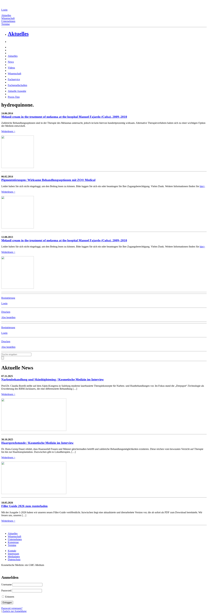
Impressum (13, 553)
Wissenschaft (8, 18)
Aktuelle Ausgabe (17, 91)
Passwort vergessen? (11, 608)
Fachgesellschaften (17, 85)
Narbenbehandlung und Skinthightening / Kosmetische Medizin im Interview (52, 379)
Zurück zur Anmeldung (14, 611)
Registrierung (8, 298)
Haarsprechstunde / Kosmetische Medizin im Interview (37, 443)
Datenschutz (14, 559)
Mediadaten (14, 556)
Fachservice (14, 79)
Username (6, 584)
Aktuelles (6, 15)
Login (4, 9)
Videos (11, 67)
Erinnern (9, 596)
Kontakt (12, 550)
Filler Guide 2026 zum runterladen (24, 506)
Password (6, 590)
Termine (5, 24)
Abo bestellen (8, 317)
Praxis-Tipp (14, 97)
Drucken (5, 311)
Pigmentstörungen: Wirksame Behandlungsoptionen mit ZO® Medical (48, 180)
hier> (202, 186)
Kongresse (13, 542)
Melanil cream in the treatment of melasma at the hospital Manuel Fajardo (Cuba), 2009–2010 (64, 116)
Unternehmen (8, 21)
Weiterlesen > (8, 131)
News (11, 61)
